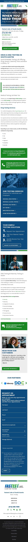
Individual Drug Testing (9, 199)
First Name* (5, 405)
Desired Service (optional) (8, 425)
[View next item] (26, 383)
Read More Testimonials (10, 368)
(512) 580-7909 (13, 87)
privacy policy (15, 464)
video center (18, 291)
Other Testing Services (9, 213)
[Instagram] (20, 510)
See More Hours (6, 39)
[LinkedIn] (17, 510)
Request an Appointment (10, 48)
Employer (14, 500)
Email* (3, 420)
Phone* (4, 415)
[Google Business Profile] (14, 510)
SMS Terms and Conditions (9, 466)
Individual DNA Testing (9, 204)
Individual (14, 498)
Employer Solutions (8, 210)
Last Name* (5, 410)
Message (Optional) (7, 439)
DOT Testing (6, 207)
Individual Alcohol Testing (10, 201)
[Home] (14, 5)
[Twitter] (11, 510)
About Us (14, 503)
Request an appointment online (13, 324)
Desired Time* (5, 434)
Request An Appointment (11, 245)
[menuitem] (14, 530)
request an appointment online (17, 165)
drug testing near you (19, 111)
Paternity (5, 299)
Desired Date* (5, 429)
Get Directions (6, 35)
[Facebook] (8, 510)
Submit (5, 470)
